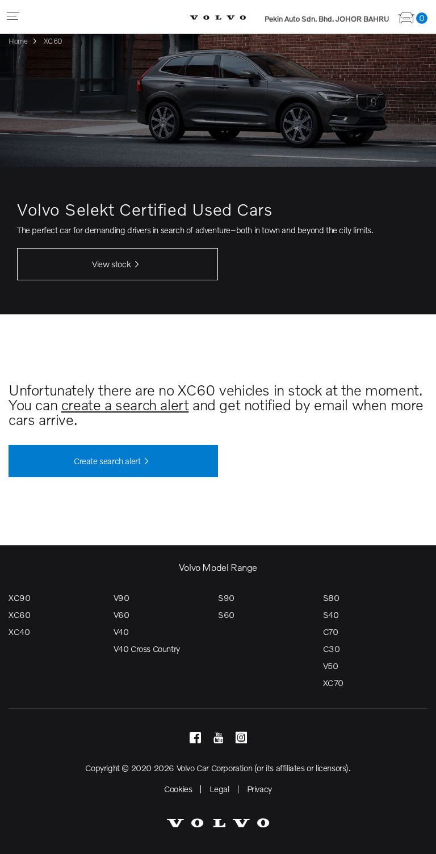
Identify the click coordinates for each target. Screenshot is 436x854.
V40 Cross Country (147, 648)
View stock (111, 264)
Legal (219, 789)
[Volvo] (217, 16)
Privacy (259, 789)
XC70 (333, 683)
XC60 (19, 614)
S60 (226, 614)
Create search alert (107, 461)
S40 (331, 614)
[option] (218, 172)
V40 (121, 631)
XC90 (19, 597)
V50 (330, 666)
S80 (331, 597)
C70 (330, 631)
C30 (331, 648)
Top (416, 837)
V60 (121, 614)
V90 (121, 597)
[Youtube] (218, 738)
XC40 (19, 631)
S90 (226, 597)
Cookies (178, 789)
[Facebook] (195, 738)
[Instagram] (241, 738)
